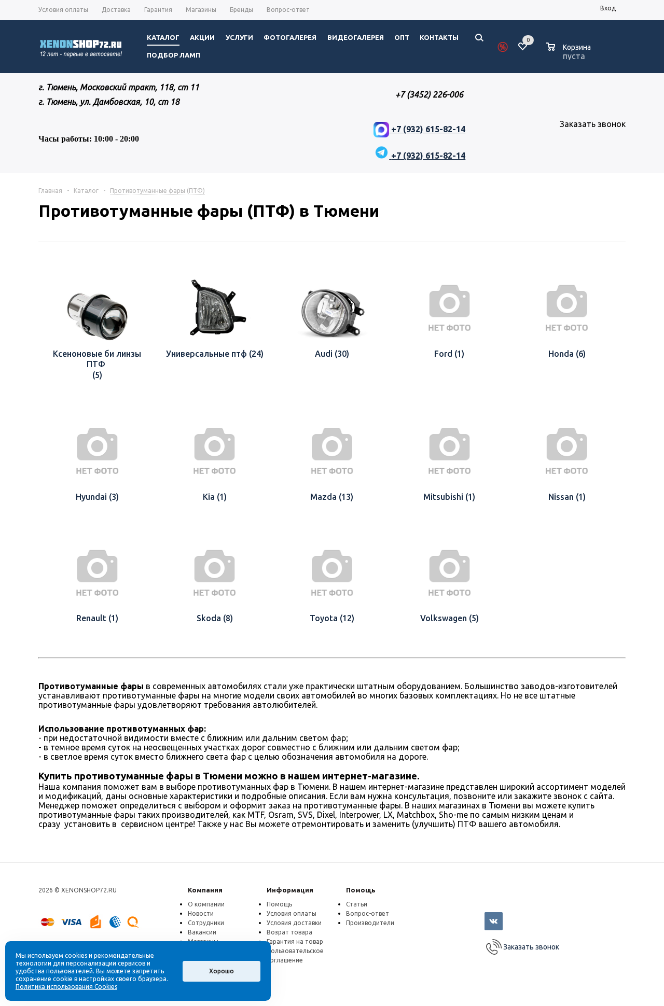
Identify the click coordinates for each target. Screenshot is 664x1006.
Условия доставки (294, 922)
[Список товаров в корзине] (570, 54)
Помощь (361, 889)
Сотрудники (206, 922)
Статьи (356, 904)
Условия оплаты (291, 913)
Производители (370, 922)
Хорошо (221, 971)
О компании (206, 904)
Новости (201, 913)
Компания (205, 889)
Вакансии (202, 932)
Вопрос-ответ (367, 913)
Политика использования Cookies (66, 986)
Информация (290, 889)
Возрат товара (289, 932)
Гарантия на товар (295, 941)
